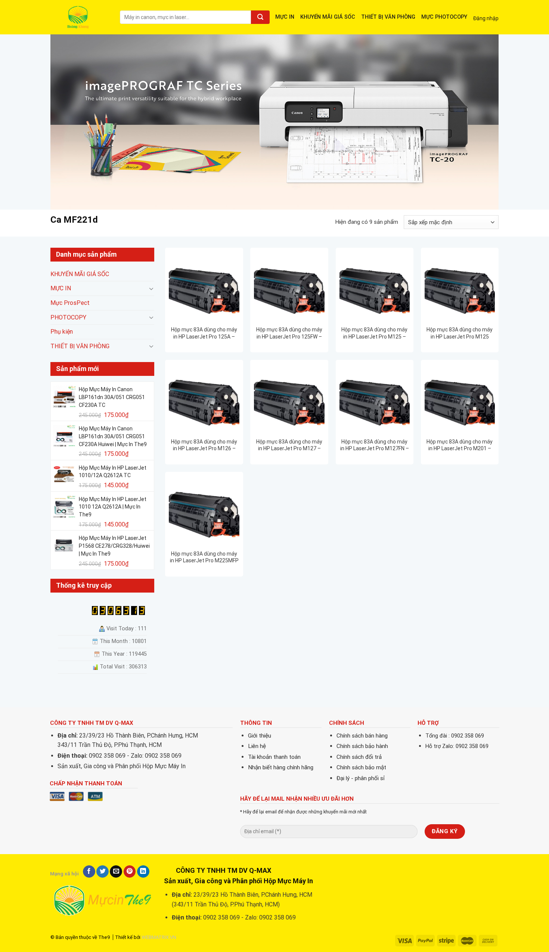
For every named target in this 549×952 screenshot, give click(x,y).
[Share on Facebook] (89, 871)
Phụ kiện (61, 332)
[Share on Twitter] (102, 871)
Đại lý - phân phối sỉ (360, 778)
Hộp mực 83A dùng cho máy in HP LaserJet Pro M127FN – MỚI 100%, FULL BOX (374, 445)
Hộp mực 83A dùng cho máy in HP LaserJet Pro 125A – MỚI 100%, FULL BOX (204, 333)
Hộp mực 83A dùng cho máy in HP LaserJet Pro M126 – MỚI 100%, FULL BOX (204, 445)
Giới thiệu (259, 735)
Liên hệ (257, 746)
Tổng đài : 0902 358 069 (454, 736)
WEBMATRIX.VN (159, 937)
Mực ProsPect (70, 302)
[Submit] (260, 17)
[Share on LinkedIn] (143, 871)
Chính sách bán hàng (362, 735)
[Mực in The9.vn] (79, 17)
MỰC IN (284, 17)
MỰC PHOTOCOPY (444, 17)
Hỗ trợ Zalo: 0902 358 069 (456, 746)
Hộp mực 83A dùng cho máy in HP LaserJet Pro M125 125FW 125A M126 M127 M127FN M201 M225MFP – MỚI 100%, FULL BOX (460, 333)
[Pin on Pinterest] (130, 871)
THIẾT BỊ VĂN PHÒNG (388, 17)
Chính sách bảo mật (361, 767)
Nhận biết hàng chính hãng (280, 767)
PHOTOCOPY (68, 317)
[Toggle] (151, 288)
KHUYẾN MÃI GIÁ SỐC (327, 17)
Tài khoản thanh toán (274, 757)
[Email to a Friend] (116, 871)
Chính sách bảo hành (362, 746)
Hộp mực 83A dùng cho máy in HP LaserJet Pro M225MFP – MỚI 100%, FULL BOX (204, 557)
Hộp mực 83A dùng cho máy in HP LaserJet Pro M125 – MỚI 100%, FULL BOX (374, 333)
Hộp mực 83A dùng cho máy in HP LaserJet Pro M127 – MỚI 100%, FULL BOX (289, 445)
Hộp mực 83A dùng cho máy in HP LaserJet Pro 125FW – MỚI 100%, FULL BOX (289, 333)
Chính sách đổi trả (359, 757)
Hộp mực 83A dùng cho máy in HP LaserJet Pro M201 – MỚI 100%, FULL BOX (460, 445)
